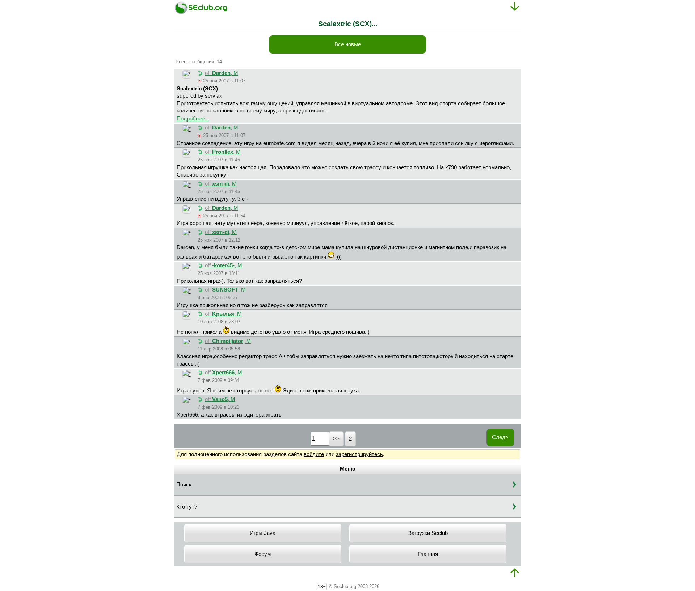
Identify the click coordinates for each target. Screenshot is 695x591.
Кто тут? (186, 507)
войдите (314, 454)
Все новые (347, 44)
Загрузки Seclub (428, 533)
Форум (262, 554)
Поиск (183, 485)
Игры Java (262, 533)
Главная (428, 554)
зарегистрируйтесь (359, 454)
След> (500, 437)
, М (221, 73)
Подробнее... (193, 119)
